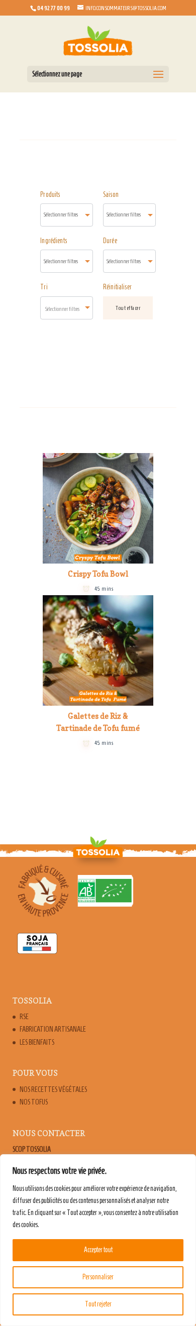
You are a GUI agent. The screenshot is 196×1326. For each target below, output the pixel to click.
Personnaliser (98, 1277)
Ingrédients (53, 241)
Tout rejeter (98, 1304)
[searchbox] (66, 214)
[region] (98, 1240)
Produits (50, 194)
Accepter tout (98, 1250)
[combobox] (66, 215)
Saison (111, 194)
